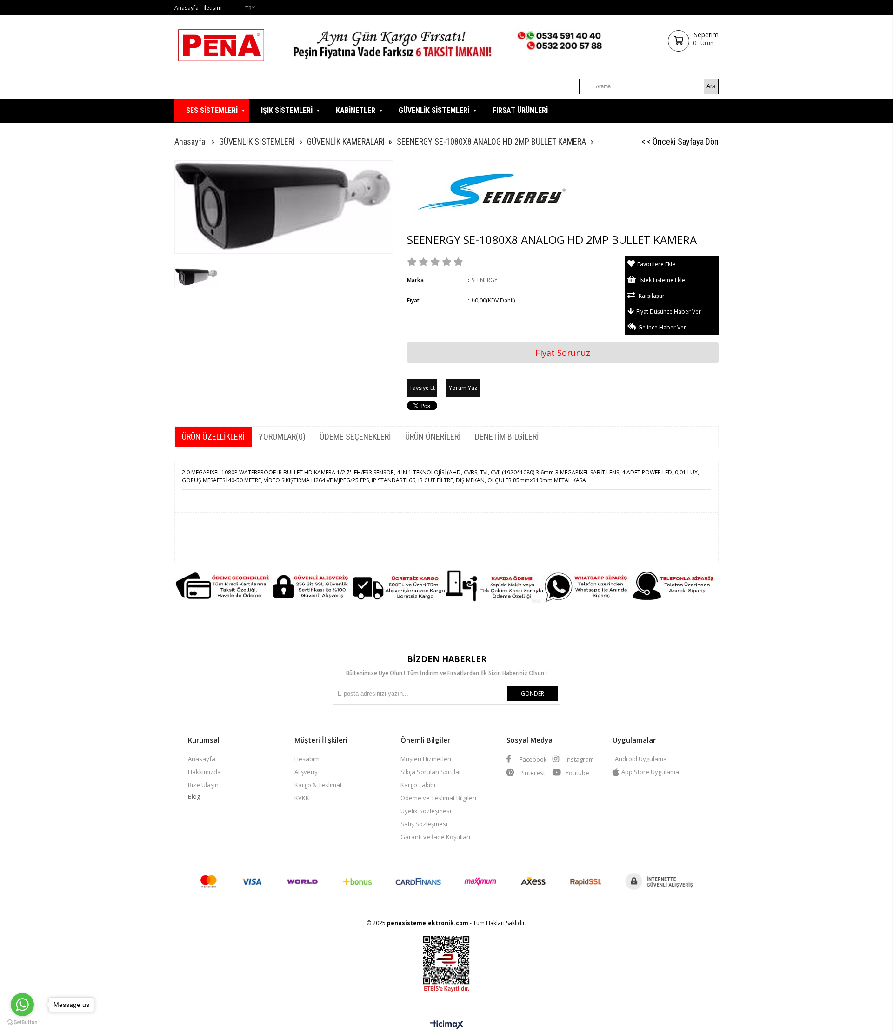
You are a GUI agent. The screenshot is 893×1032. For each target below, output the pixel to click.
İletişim (212, 8)
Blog (194, 797)
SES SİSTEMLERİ (212, 110)
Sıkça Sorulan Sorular (430, 772)
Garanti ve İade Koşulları (435, 837)
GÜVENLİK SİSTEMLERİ (434, 110)
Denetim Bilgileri (507, 436)
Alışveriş (305, 772)
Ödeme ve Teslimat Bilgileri (438, 798)
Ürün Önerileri (433, 436)
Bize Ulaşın (203, 785)
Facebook (532, 759)
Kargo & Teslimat (318, 785)
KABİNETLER (355, 110)
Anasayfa (186, 8)
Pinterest (531, 773)
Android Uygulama (641, 759)
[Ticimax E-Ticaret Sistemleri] (446, 1025)
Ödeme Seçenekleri (355, 436)
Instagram (579, 759)
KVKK (301, 798)
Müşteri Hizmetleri (425, 759)
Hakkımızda (204, 772)
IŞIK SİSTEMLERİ (287, 110)
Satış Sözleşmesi (423, 824)
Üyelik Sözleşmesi (425, 811)
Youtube (576, 773)
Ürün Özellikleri (213, 436)
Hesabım (307, 759)
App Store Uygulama (650, 772)
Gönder (532, 693)
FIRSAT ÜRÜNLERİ (520, 110)
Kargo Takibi (417, 785)
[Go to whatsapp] (22, 1004)
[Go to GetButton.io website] (22, 1022)
